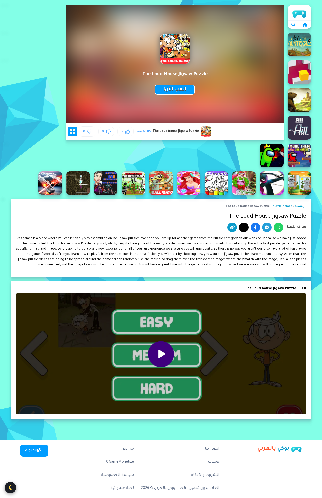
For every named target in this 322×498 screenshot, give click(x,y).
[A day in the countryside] (299, 44)
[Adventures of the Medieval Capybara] (299, 100)
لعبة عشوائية (122, 488)
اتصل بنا (212, 449)
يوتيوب (213, 462)
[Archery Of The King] (272, 183)
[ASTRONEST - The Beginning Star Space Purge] (50, 183)
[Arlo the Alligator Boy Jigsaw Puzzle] (161, 183)
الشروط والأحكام (205, 475)
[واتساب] (278, 227)
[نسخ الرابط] (232, 227)
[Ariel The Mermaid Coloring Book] (216, 183)
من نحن (127, 449)
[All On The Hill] (299, 128)
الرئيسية (299, 12)
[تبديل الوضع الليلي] (10, 487)
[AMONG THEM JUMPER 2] (299, 155)
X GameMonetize (120, 462)
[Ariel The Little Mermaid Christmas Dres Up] (244, 183)
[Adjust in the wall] (299, 72)
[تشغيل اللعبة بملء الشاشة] (72, 131)
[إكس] (244, 227)
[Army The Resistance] (133, 183)
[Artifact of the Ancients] (78, 183)
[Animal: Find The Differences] (299, 183)
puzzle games (282, 206)
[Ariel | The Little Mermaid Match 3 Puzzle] (188, 183)
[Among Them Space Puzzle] (272, 155)
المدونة (31, 451)
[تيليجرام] (267, 227)
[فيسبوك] (255, 227)
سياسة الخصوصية (117, 475)
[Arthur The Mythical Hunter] (105, 183)
